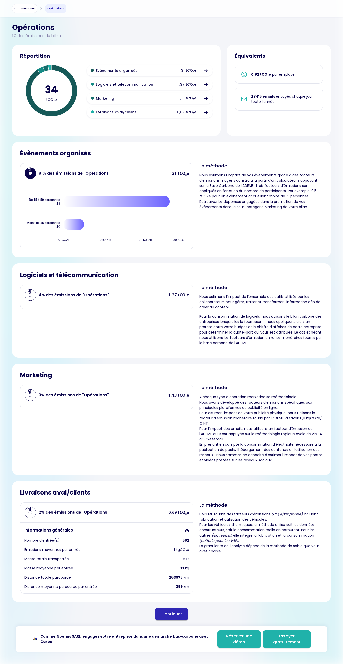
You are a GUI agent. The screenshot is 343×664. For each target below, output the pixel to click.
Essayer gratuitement (287, 639)
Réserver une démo (239, 639)
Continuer (171, 614)
